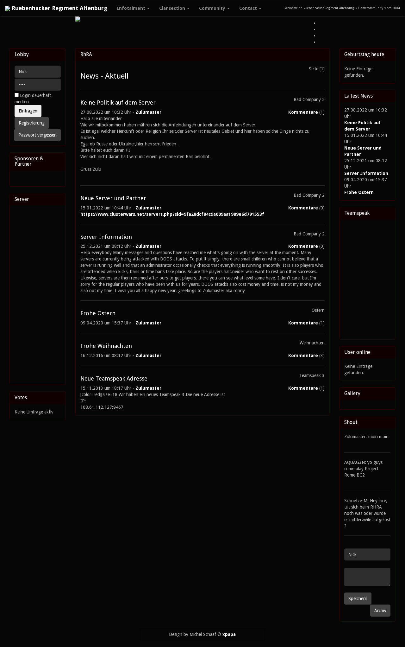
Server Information (366, 173)
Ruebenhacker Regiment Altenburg (58, 8)
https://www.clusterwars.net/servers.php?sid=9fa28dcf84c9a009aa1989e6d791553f (172, 214)
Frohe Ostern (359, 192)
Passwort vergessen (37, 135)
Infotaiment (131, 8)
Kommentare (303, 112)
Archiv (380, 610)
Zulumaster (148, 112)
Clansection (172, 8)
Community (213, 8)
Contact (248, 8)
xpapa (229, 634)
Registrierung (32, 122)
